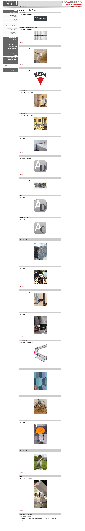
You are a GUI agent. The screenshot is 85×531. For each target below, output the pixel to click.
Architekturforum (13, 15)
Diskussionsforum (13, 37)
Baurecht (15, 23)
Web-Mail (15, 68)
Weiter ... (22, 23)
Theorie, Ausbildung (12, 48)
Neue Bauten (14, 13)
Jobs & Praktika (13, 41)
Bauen (15, 24)
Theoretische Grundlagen (11, 25)
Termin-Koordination (12, 70)
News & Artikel (13, 12)
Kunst (15, 17)
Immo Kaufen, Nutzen (12, 57)
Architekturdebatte (13, 31)
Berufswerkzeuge (13, 27)
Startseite (15, 10)
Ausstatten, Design (12, 59)
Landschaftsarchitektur (12, 28)
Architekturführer (13, 29)
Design (15, 16)
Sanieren (15, 55)
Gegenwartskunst (13, 61)
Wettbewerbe (14, 20)
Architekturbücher (13, 33)
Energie (15, 53)
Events (15, 19)
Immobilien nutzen (13, 21)
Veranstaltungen (13, 62)
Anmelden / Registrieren (76, 6)
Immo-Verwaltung (13, 32)
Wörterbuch (14, 39)
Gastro (15, 35)
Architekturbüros (13, 42)
